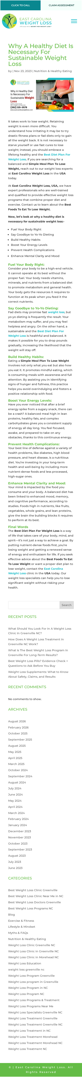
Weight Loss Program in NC (28, 988)
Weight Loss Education (24, 963)
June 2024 (15, 794)
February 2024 (18, 819)
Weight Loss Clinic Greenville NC (31, 945)
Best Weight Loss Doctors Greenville (34, 902)
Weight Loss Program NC (26, 994)
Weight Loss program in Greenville (33, 982)
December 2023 (19, 831)
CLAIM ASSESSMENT (61, 5)
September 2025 (20, 739)
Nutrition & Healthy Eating (53, 71)
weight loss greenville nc (26, 969)
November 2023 (19, 837)
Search (67, 605)
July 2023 (14, 862)
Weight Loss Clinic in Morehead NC (33, 957)
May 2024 (14, 800)
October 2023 (17, 843)
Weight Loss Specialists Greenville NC (35, 1012)
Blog (11, 914)
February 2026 (18, 727)
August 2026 (17, 721)
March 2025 (16, 764)
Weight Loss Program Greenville (31, 975)
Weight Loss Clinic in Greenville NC (33, 951)
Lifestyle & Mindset (21, 926)
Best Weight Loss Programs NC (30, 908)
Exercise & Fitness (21, 921)
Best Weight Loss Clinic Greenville (33, 890)
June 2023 (15, 868)
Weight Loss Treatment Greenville (33, 1018)
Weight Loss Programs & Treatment (34, 1000)
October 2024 (18, 770)
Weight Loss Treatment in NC (29, 1030)
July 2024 (14, 788)
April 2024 (15, 807)
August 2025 (17, 746)
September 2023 (20, 849)
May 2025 (14, 752)
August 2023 (17, 855)
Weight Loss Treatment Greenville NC (35, 1024)
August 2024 (17, 782)
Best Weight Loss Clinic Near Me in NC (35, 896)
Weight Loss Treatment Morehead (33, 1037)
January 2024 (17, 825)
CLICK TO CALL (20, 5)
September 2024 (20, 776)
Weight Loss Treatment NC (27, 1049)
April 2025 (15, 758)
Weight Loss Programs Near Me (30, 1006)
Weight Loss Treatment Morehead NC (35, 1043)
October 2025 (17, 733)
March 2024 (16, 813)
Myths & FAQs (18, 933)
